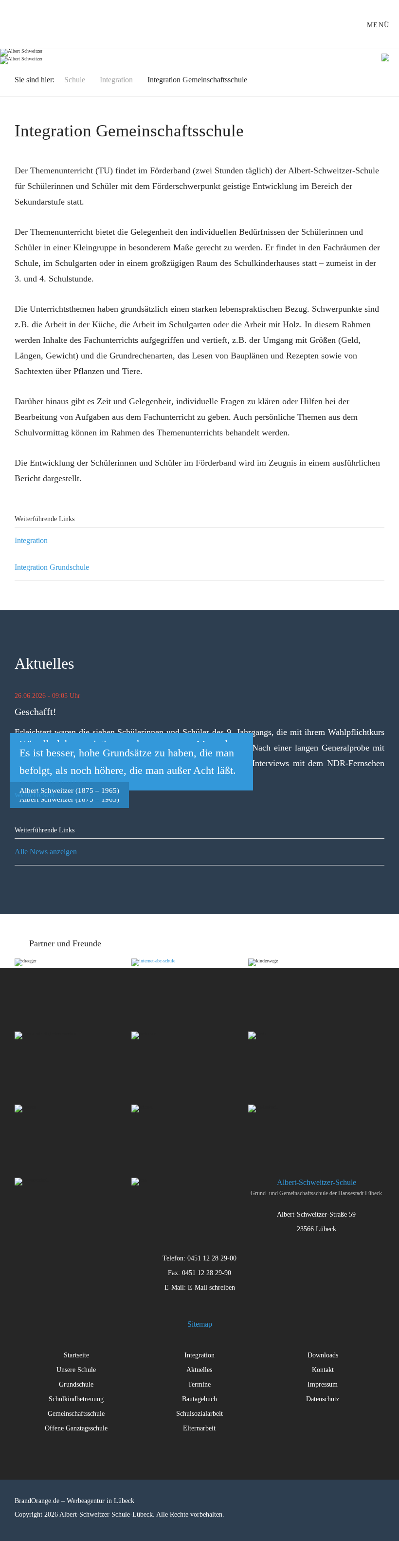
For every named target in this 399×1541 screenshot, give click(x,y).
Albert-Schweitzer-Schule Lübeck (30, 24)
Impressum (323, 1384)
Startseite (76, 1355)
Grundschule (76, 1384)
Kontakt (323, 1369)
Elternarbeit (199, 1428)
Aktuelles (199, 1369)
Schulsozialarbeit (199, 1413)
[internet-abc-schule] (189, 987)
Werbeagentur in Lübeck (100, 1500)
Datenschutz (322, 1399)
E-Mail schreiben (211, 1287)
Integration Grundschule (52, 567)
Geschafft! (35, 711)
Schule (74, 79)
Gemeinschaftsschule (76, 1413)
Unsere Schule (76, 1369)
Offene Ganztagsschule (76, 1428)
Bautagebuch (199, 1399)
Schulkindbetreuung (76, 1399)
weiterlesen (34, 794)
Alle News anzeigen (46, 851)
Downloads (323, 1355)
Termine (199, 1384)
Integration (116, 79)
